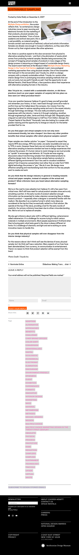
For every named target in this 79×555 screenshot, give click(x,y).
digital (29, 352)
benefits (30, 332)
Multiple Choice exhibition (18, 25)
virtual (30, 474)
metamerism (32, 410)
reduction (31, 450)
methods (30, 414)
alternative (32, 325)
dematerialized (34, 349)
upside (29, 471)
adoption (30, 321)
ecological (32, 356)
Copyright (13, 535)
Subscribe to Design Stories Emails (27, 487)
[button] (70, 3)
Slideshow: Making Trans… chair (57, 264)
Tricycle (30, 467)
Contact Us (47, 502)
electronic (32, 362)
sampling (30, 457)
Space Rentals (48, 504)
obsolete (31, 433)
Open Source (48, 526)
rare (28, 447)
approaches (32, 328)
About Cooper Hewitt (52, 499)
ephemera (31, 376)
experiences (32, 386)
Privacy (12, 537)
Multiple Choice (34, 424)
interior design (34, 397)
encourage (32, 369)
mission (30, 420)
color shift (32, 342)
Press (44, 515)
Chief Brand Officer (36, 338)
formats (30, 390)
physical (30, 436)
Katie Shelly (21, 17)
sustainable (32, 460)
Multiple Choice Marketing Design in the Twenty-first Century (47, 428)
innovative (31, 393)
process (30, 440)
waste (29, 477)
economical (32, 359)
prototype (31, 443)
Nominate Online (16, 264)
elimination (31, 366)
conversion (32, 345)
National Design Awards (53, 524)
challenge (31, 335)
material (30, 407)
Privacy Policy (13, 510)
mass (28, 403)
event (29, 379)
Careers (45, 513)
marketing (31, 400)
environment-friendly (37, 373)
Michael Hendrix (34, 417)
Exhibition (31, 383)
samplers (31, 454)
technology (32, 464)
